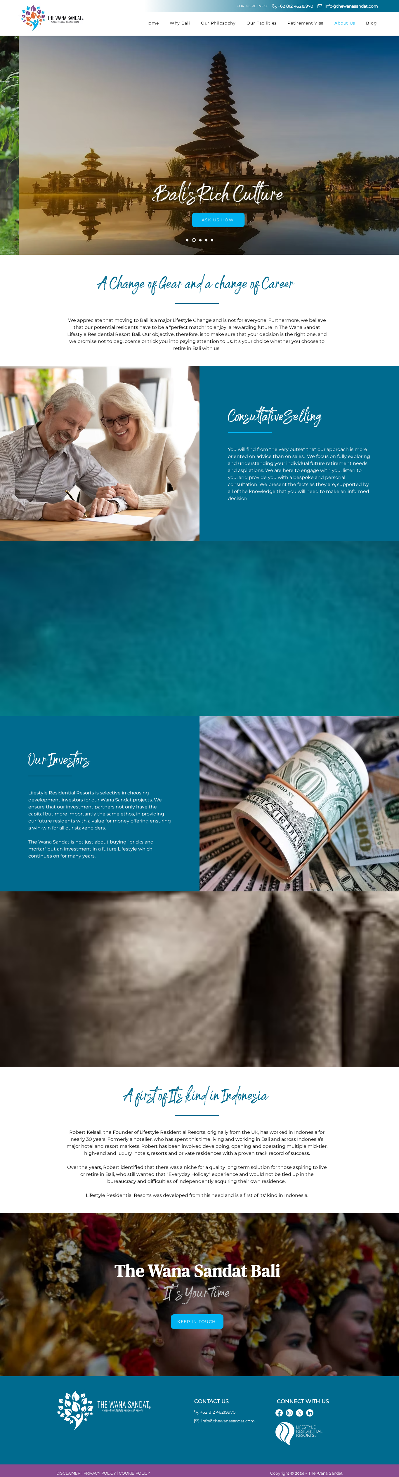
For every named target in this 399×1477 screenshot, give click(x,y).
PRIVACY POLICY (100, 1473)
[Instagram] (289, 1413)
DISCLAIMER (68, 1473)
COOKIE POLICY (134, 1473)
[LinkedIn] (309, 1413)
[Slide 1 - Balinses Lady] (187, 240)
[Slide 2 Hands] (200, 240)
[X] (299, 1413)
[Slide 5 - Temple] (194, 240)
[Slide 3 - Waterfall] (206, 240)
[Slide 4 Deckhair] (212, 240)
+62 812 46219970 (295, 6)
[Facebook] (279, 1413)
